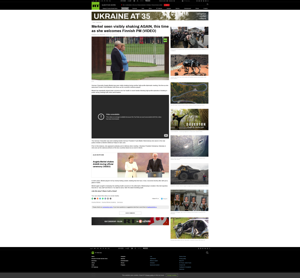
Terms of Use (182, 256)
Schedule (152, 262)
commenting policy (107, 207)
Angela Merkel (96, 202)
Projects (206, 8)
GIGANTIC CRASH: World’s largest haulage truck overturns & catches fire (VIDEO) (189, 185)
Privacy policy (182, 258)
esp (95, 248)
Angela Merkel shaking (109, 202)
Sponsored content (154, 265)
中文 (110, 0)
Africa (150, 8)
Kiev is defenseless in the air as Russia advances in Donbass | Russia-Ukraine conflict (142, 5)
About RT (181, 260)
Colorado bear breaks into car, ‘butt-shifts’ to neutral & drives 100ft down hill (188, 240)
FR (104, 0)
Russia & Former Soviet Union (110, 8)
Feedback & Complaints (185, 267)
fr (103, 248)
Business (134, 8)
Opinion (177, 8)
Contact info (182, 265)
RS (107, 0)
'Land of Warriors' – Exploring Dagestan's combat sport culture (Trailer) (186, 131)
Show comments (130, 213)
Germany (120, 202)
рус (98, 248)
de (100, 248)
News (93, 256)
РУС (99, 0)
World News (125, 8)
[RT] (123, 1)
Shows (197, 8)
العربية (93, 0)
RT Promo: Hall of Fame (185, 262)
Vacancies (181, 269)
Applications (153, 258)
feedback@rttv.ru (152, 207)
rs (105, 248)
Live (151, 256)
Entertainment (187, 8)
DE (102, 0)
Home (94, 22)
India (143, 8)
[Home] (95, 6)
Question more (109, 5)
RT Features (159, 8)
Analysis (169, 8)
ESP (96, 0)
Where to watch (154, 260)
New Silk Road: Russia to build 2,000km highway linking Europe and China (187, 105)
